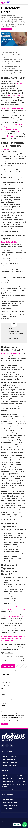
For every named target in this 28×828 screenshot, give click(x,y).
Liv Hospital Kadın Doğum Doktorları (12, 775)
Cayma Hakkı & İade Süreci (10, 805)
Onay (3, 711)
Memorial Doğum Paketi (9, 765)
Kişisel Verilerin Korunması (10, 802)
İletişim (5, 811)
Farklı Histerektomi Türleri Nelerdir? (13, 56)
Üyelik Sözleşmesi (8, 799)
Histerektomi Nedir (9, 652)
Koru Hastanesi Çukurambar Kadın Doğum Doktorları (14, 785)
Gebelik (3, 29)
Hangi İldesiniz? (5, 682)
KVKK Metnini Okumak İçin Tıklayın (10, 720)
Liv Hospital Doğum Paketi (10, 756)
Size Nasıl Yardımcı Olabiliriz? (9, 671)
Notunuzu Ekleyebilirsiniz (8, 677)
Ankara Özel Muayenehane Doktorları (13, 789)
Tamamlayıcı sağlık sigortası (12, 616)
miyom (24, 95)
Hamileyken (9, 29)
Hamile (19, 84)
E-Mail (3, 705)
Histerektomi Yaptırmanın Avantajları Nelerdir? (13, 67)
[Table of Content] (24, 50)
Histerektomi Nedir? (10, 53)
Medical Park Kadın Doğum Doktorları (13, 778)
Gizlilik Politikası (7, 808)
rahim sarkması (14, 95)
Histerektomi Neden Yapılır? (14, 59)
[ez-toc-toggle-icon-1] (23, 50)
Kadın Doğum (6, 149)
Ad (2, 688)
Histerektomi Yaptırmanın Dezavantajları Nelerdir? (13, 72)
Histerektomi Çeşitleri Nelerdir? (12, 63)
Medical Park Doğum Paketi (10, 762)
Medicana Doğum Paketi (9, 759)
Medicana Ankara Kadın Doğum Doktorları (14, 781)
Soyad (3, 694)
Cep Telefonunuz (6, 700)
